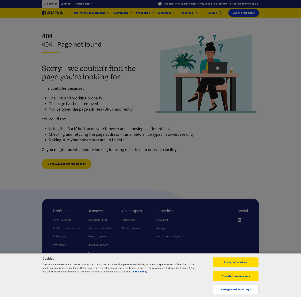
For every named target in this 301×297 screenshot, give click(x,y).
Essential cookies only (235, 276)
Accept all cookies (235, 262)
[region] (150, 275)
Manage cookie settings (236, 289)
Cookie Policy (139, 271)
